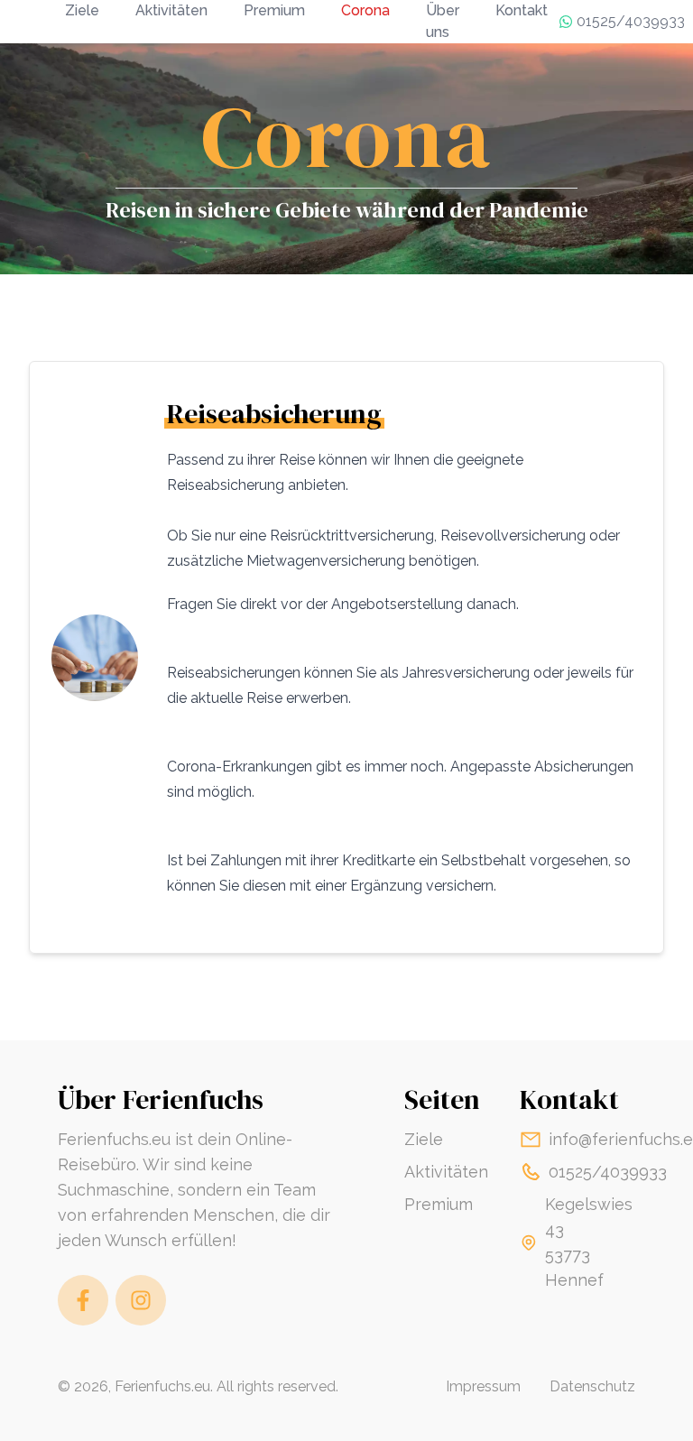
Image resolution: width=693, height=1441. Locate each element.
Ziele (423, 1139)
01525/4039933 (608, 1171)
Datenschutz (592, 1386)
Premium (438, 1204)
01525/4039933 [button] (631, 21)
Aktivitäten (446, 1171)
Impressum (483, 1386)
